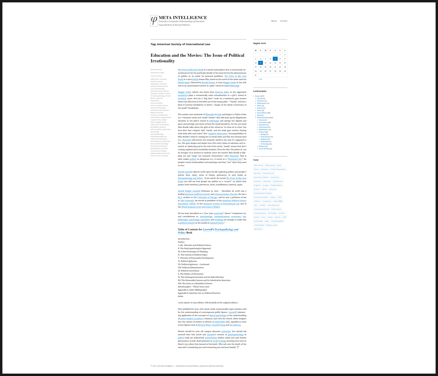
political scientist (202, 194)
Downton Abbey (222, 92)
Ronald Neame (208, 82)
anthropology (206, 216)
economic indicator (261, 177)
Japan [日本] (277, 201)
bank (279, 165)
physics (281, 213)
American (189, 194)
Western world (271, 225)
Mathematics (262, 103)
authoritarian (211, 338)
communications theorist (225, 194)
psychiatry (205, 220)
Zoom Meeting (264, 149)
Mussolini (210, 114)
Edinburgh (234, 86)
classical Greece (217, 223)
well (213, 334)
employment (278, 181)
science (277, 217)
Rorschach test (235, 159)
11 (260, 63)
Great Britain (155, 117)
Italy (219, 114)
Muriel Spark (184, 82)
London (262, 205)
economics (236, 216)
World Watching (263, 118)
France (264, 189)
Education (262, 125)
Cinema (153, 76)
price (263, 217)
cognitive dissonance (217, 133)
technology (258, 221)
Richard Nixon (204, 325)
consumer (264, 169)
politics (193, 159)
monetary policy (260, 213)
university (218, 213)
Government (263, 127)
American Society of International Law (221, 204)
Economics (263, 122)
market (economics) (261, 209)
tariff (284, 217)
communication (157, 103)
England (257, 185)
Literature (260, 101)
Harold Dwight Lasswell (189, 191)
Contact (283, 21)
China (256, 169)
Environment (265, 137)
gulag (163, 117)
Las (208, 334)
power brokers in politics (191, 318)
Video (259, 115)
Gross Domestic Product (263, 193)
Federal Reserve (276, 185)
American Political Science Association (159, 81)
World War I (258, 229)
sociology (219, 220)
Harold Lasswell (185, 172)
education (267, 181)
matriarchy (155, 124)
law (244, 216)
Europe (265, 185)
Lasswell (207, 229)
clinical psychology (217, 315)
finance (257, 189)
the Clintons (235, 325)
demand (257, 173)
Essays (159, 76)
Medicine (264, 139)
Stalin (215, 341)
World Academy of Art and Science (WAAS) (200, 207)
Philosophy (265, 142)
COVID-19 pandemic (278, 169)
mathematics (276, 209)
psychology (194, 220)
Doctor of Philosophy (158, 108)
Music (259, 106)
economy (257, 181)
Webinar (262, 146)
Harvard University (261, 197)
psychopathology (236, 334)
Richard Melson (156, 69)
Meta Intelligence (183, 17)
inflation (257, 201)
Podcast (260, 108)
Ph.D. (180, 197)
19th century (258, 165)
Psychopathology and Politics (190, 178)
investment (267, 201)
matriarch (182, 95)
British (195, 79)
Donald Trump (218, 325)
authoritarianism (157, 91)
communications (221, 216)
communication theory (159, 105)
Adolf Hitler (220, 322)
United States (259, 225)
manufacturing (273, 205)
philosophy (183, 220)
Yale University (187, 200)
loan (255, 205)
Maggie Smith (229, 82)
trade (267, 221)
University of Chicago (207, 197)
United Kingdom (277, 221)
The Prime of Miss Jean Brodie (191, 70)
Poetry (259, 110)
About (274, 21)
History (272, 197)
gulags (223, 341)
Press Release (262, 113)
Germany (272, 189)
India (280, 197)
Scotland (182, 98)
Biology (263, 134)
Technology (265, 144)
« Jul (260, 79)
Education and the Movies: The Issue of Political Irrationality (197, 58)
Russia (270, 217)
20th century (270, 165)
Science (261, 132)
